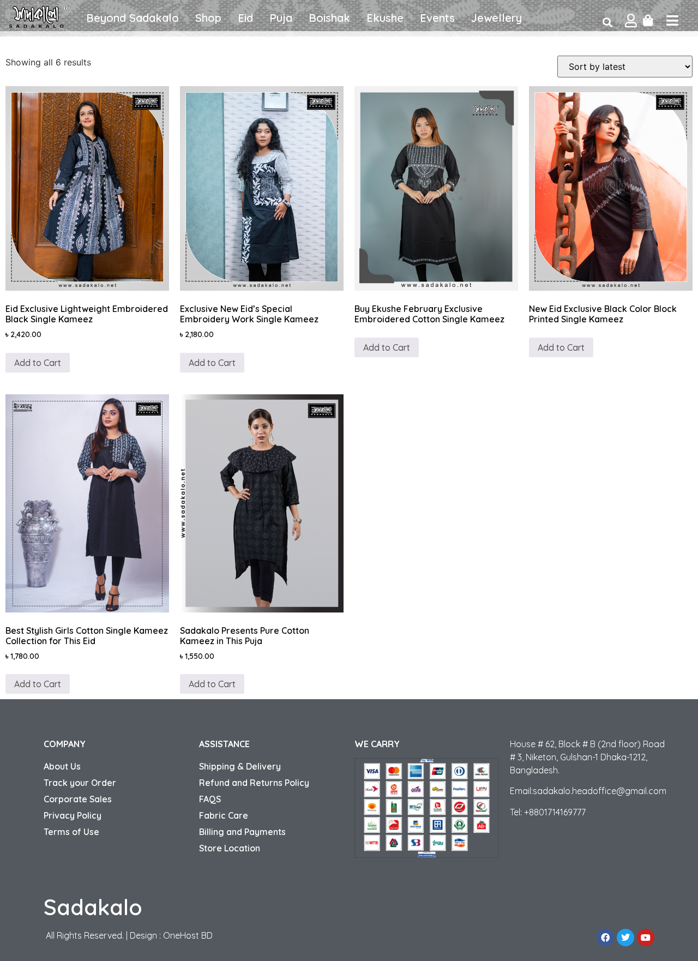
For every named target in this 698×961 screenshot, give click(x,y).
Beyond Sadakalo (132, 18)
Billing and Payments (242, 831)
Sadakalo (93, 907)
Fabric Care (223, 815)
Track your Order (80, 782)
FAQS (210, 799)
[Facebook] (605, 937)
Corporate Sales (78, 799)
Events (437, 18)
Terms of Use (71, 831)
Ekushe (385, 18)
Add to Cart (37, 362)
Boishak (329, 18)
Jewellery (496, 18)
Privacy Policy (72, 815)
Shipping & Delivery (240, 766)
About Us (62, 766)
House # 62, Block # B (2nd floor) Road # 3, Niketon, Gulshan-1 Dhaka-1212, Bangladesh (587, 757)
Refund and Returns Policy (254, 782)
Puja (280, 18)
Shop (208, 18)
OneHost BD (188, 935)
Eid (245, 18)
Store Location (229, 848)
